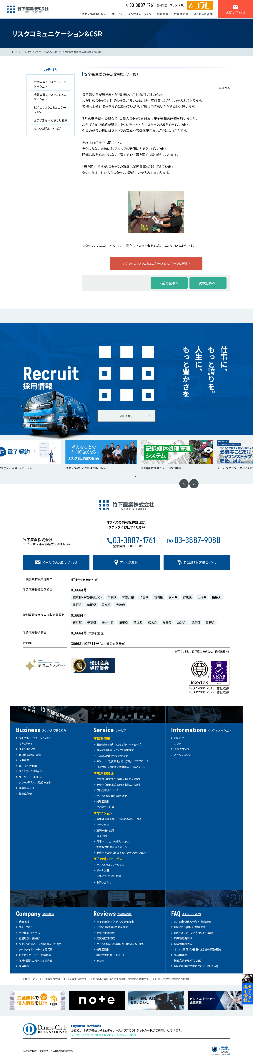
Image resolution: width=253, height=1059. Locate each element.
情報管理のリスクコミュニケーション (50, 96)
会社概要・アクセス (29, 933)
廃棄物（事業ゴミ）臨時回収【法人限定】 (118, 784)
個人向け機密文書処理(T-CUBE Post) (196, 966)
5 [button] (135, 476)
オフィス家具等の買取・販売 (111, 796)
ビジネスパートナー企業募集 (35, 955)
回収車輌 (24, 760)
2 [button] (122, 476)
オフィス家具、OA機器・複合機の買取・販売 (120, 944)
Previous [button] (184, 483)
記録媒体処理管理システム (111, 847)
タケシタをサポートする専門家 (36, 949)
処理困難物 (102, 801)
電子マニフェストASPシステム (112, 841)
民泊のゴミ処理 (105, 807)
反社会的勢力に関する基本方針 (173, 979)
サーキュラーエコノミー (32, 777)
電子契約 (101, 836)
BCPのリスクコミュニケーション (50, 109)
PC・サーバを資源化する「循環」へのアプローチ (122, 761)
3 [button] (126, 476)
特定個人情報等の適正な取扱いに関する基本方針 (121, 979)
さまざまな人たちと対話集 (50, 120)
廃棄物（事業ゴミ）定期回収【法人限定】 (118, 779)
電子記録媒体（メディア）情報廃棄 (115, 750)
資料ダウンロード (184, 749)
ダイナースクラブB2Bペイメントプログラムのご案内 (103, 1034)
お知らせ (179, 738)
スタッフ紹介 (26, 927)
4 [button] (131, 476)
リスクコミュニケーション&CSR (39, 52)
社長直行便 (25, 793)
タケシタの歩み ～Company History (40, 944)
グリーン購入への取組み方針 (35, 782)
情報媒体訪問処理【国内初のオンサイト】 (118, 819)
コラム (177, 743)
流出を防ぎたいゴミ (107, 790)
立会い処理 (102, 825)
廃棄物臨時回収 (105, 938)
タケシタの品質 (27, 749)
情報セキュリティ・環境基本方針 (42, 979)
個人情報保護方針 (76, 979)
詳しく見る (126, 416)
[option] (88, 455)
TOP (14, 52)
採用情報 (24, 966)
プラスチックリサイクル (31, 771)
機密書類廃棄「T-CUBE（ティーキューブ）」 (119, 744)
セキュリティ (25, 743)
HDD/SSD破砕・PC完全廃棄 (112, 756)
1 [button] (117, 476)
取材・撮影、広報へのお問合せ (35, 960)
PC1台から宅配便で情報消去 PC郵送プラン (120, 767)
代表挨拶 (24, 921)
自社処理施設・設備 (30, 754)
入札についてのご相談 (108, 876)
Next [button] (194, 483)
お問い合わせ (103, 882)
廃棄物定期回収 (105, 933)
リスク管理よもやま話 (47, 128)
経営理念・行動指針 (30, 938)
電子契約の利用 (28, 766)
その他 (100, 960)
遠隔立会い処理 (105, 830)
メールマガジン (182, 754)
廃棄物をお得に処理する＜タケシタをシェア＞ (122, 852)
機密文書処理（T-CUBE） (110, 955)
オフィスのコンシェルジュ (110, 865)
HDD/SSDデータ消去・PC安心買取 (193, 933)
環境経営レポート (29, 788)
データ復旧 (102, 870)
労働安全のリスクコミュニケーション (50, 84)
